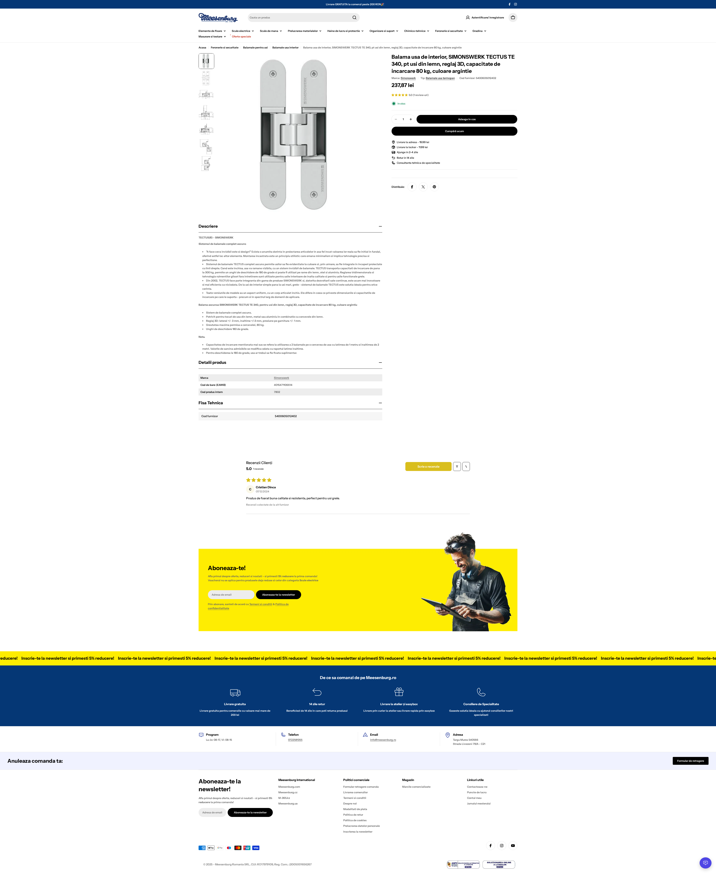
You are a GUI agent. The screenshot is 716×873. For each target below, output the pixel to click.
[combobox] (304, 17)
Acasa (202, 47)
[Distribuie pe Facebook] (412, 186)
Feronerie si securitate (224, 47)
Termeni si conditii (260, 604)
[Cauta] (354, 17)
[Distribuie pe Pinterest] (434, 186)
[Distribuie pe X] (423, 186)
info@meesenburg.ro (383, 739)
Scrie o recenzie (428, 466)
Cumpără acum (454, 131)
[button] (400, 95)
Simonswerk (281, 377)
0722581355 (295, 739)
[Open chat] (706, 863)
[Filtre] (457, 466)
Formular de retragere (690, 761)
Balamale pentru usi (255, 47)
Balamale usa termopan (440, 78)
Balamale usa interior (285, 47)
